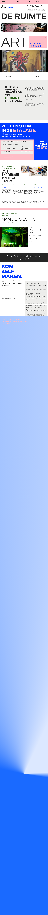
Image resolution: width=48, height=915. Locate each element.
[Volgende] (46, 223)
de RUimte (5, 1)
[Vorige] (40, 223)
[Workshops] (45, 38)
